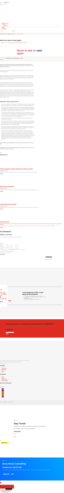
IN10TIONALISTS (45, 223)
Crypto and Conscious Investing (8, 204)
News (3, 377)
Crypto (29, 223)
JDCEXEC (49, 257)
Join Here (9, 300)
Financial (40, 223)
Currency (31, 223)
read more (1, 173)
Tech (61, 223)
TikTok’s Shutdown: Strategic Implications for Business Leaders (16, 168)
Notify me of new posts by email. (6, 252)
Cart (2, 370)
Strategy (59, 223)
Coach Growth (6, 25)
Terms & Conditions (5, 379)
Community (4, 28)
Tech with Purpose (5, 221)
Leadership (25, 42)
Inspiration (21, 42)
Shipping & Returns (5, 380)
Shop (2, 371)
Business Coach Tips (12, 42)
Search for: (1, 30)
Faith (17, 42)
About (3, 26)
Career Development (24, 223)
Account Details (4, 368)
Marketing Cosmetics (5, 23)
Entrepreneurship (36, 223)
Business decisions (18, 223)
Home (3, 22)
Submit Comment (2, 254)
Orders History (4, 369)
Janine (2, 42)
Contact (3, 27)
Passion (53, 223)
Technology (2, 224)
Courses (3, 24)
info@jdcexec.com (6, 2)
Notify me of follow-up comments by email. (7, 251)
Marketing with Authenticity (7, 186)
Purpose (56, 223)
